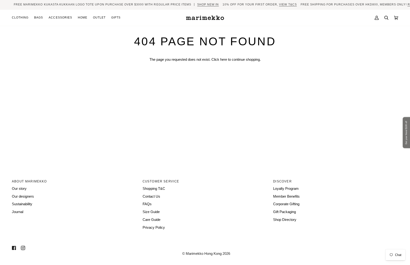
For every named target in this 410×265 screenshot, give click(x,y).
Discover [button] (282, 181)
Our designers (23, 196)
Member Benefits (286, 196)
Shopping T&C (154, 189)
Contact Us (151, 196)
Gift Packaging (284, 212)
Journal (17, 212)
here (223, 59)
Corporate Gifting (286, 204)
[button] (21, 18)
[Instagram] (23, 248)
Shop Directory (284, 220)
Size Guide (151, 212)
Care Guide (151, 220)
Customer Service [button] (161, 181)
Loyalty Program (286, 189)
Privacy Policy (154, 227)
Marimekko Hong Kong (203, 254)
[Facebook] (14, 248)
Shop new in (208, 4)
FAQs (147, 204)
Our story (19, 189)
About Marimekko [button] (29, 181)
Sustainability (22, 204)
